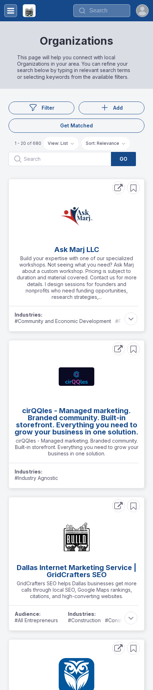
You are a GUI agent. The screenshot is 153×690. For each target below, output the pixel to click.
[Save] (133, 187)
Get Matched (76, 125)
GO (123, 159)
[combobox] (101, 10)
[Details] (118, 187)
